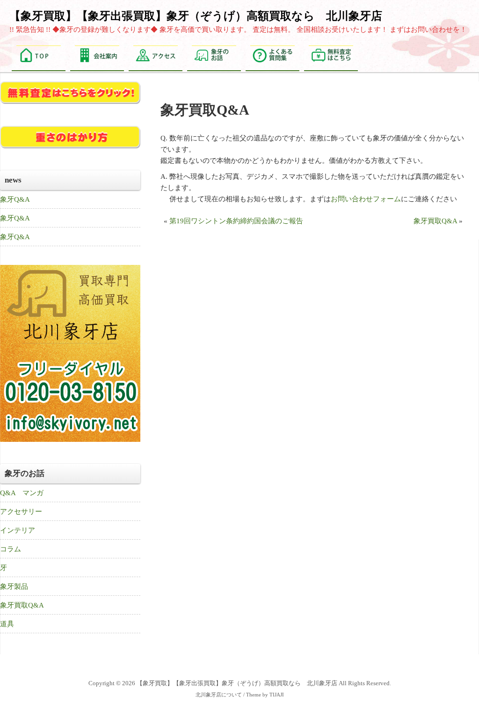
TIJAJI (276, 694)
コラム (10, 549)
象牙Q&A (15, 199)
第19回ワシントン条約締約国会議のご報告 (236, 221)
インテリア (17, 530)
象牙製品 (14, 586)
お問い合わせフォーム (366, 199)
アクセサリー (21, 511)
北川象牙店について (219, 694)
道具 (7, 624)
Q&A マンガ (22, 493)
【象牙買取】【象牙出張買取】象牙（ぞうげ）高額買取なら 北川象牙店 (195, 16)
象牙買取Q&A (435, 221)
